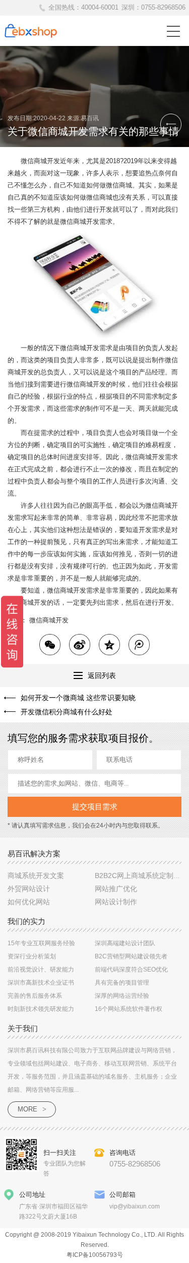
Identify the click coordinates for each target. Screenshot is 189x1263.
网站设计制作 (116, 902)
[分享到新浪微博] (79, 644)
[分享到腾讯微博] (139, 644)
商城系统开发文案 (36, 875)
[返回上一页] (170, 124)
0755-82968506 (163, 7)
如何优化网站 (29, 902)
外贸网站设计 (29, 889)
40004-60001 (99, 7)
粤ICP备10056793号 (95, 1254)
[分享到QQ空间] (109, 644)
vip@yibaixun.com (134, 1206)
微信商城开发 (49, 620)
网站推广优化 (116, 889)
